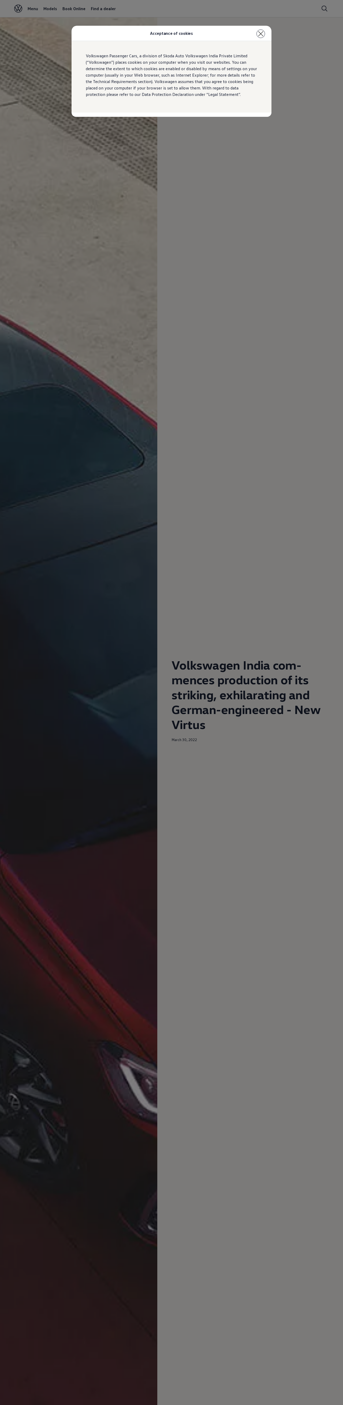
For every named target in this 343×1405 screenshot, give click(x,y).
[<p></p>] (260, 33)
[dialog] (171, 702)
